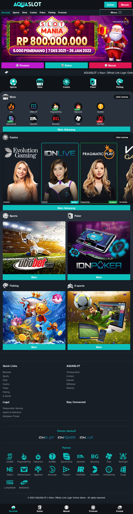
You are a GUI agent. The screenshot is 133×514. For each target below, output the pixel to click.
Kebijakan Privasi (11, 416)
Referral (70, 388)
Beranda (6, 12)
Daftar (110, 4)
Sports (16, 12)
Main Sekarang (66, 129)
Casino (33, 12)
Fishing (51, 12)
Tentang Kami (73, 372)
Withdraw (70, 384)
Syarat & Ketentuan (12, 412)
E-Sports (7, 396)
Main (34, 277)
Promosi (62, 12)
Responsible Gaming (13, 408)
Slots (24, 12)
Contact (70, 376)
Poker (43, 12)
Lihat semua (122, 96)
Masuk (125, 4)
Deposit (70, 380)
